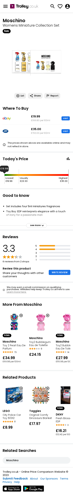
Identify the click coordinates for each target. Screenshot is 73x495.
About (34, 478)
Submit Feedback (15, 478)
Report (54, 95)
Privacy (7, 482)
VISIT (65, 118)
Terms (64, 478)
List (22, 95)
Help (17, 482)
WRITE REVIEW (60, 272)
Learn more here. (17, 292)
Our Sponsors (49, 478)
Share (37, 95)
